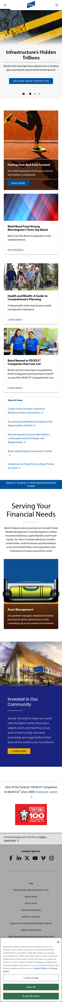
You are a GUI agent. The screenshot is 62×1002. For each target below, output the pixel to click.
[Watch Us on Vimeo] (43, 858)
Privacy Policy (31, 896)
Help (31, 883)
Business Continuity (31, 916)
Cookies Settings (30, 977)
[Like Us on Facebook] (11, 858)
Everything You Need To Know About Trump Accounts (31, 465)
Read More (18, 183)
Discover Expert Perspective (31, 81)
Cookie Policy (39, 968)
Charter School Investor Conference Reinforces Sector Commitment (26, 410)
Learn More (19, 751)
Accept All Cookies (31, 996)
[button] (5, 5)
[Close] (58, 941)
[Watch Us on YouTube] (35, 858)
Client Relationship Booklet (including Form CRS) (31, 936)
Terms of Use (31, 903)
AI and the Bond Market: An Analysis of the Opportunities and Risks (30, 423)
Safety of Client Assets (31, 929)
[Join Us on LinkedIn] (19, 858)
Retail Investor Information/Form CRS (31, 889)
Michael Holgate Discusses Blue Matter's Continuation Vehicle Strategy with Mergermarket (29, 438)
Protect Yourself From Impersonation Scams (31, 484)
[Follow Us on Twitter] (27, 858)
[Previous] (7, 594)
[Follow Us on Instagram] (51, 858)
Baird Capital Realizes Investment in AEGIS (30, 451)
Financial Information (31, 909)
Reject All (31, 987)
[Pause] (23, 94)
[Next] (54, 594)
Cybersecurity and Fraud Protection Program (31, 923)
